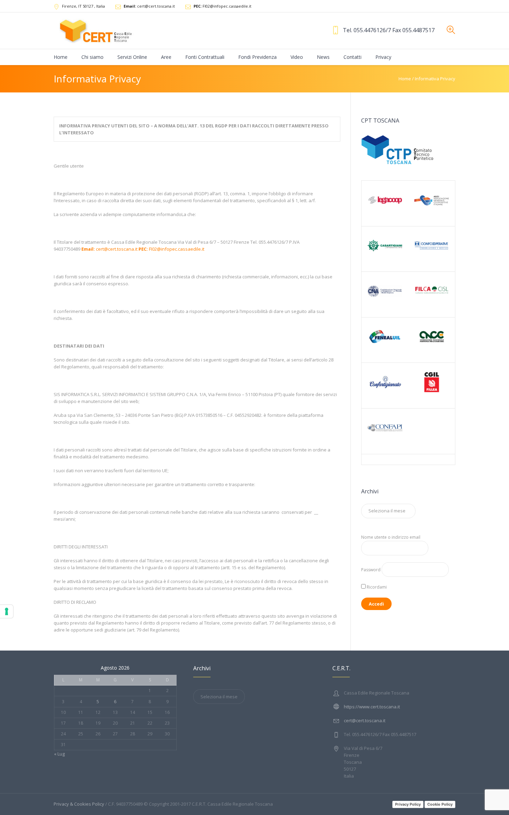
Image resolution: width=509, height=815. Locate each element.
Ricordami (376, 587)
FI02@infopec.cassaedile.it (222, 6)
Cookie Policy (440, 804)
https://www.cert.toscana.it (372, 707)
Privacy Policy (408, 804)
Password (371, 570)
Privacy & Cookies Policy (79, 804)
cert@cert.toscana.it (149, 6)
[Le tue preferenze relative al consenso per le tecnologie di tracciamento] (6, 611)
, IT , (83, 6)
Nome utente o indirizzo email (390, 537)
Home (405, 78)
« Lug (59, 754)
